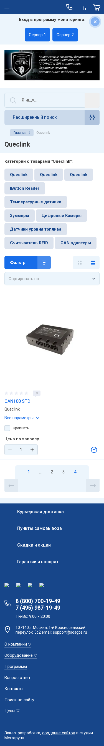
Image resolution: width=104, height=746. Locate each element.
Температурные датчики (35, 201)
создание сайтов (58, 732)
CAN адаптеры (75, 242)
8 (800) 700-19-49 (38, 601)
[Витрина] (79, 262)
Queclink (18, 174)
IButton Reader (24, 188)
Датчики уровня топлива (35, 229)
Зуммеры (19, 215)
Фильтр (18, 262)
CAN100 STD (17, 401)
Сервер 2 (65, 34)
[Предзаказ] (94, 449)
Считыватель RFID (29, 242)
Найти (92, 100)
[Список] (93, 262)
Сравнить (21, 428)
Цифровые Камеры (62, 215)
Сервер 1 (37, 34)
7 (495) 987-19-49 (38, 607)
